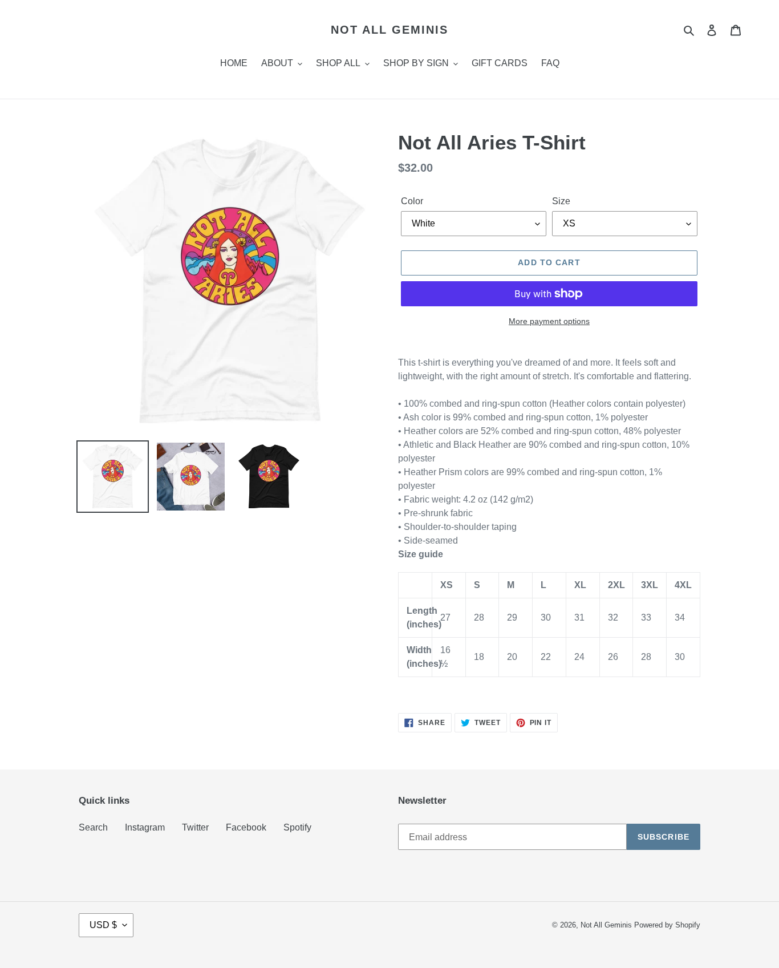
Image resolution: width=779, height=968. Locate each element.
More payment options (549, 321)
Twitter (195, 827)
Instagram (145, 827)
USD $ (103, 925)
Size (561, 201)
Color (412, 201)
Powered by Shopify (667, 925)
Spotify (297, 827)
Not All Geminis (389, 29)
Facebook (246, 827)
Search (93, 827)
